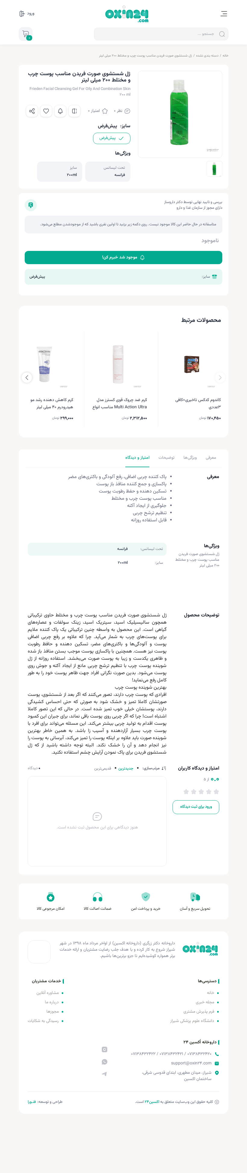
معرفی (211, 458)
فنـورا (32, 1102)
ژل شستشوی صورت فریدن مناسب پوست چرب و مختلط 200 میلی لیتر (145, 56)
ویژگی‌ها (190, 458)
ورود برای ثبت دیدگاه (196, 807)
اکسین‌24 (152, 1102)
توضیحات (166, 458)
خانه (225, 56)
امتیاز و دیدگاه (137, 458)
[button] (27, 377)
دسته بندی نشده (207, 56)
